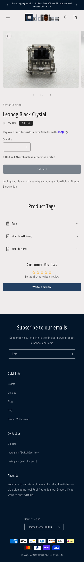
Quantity (7, 139)
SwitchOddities (37, 554)
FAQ (10, 410)
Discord (12, 443)
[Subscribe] (71, 354)
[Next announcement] (76, 5)
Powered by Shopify (54, 554)
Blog (10, 401)
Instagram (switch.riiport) (22, 461)
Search (11, 384)
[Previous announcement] (7, 5)
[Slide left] (33, 95)
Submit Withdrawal (18, 419)
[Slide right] (50, 95)
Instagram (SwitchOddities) (23, 452)
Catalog (12, 392)
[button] (8, 17)
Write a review (41, 287)
